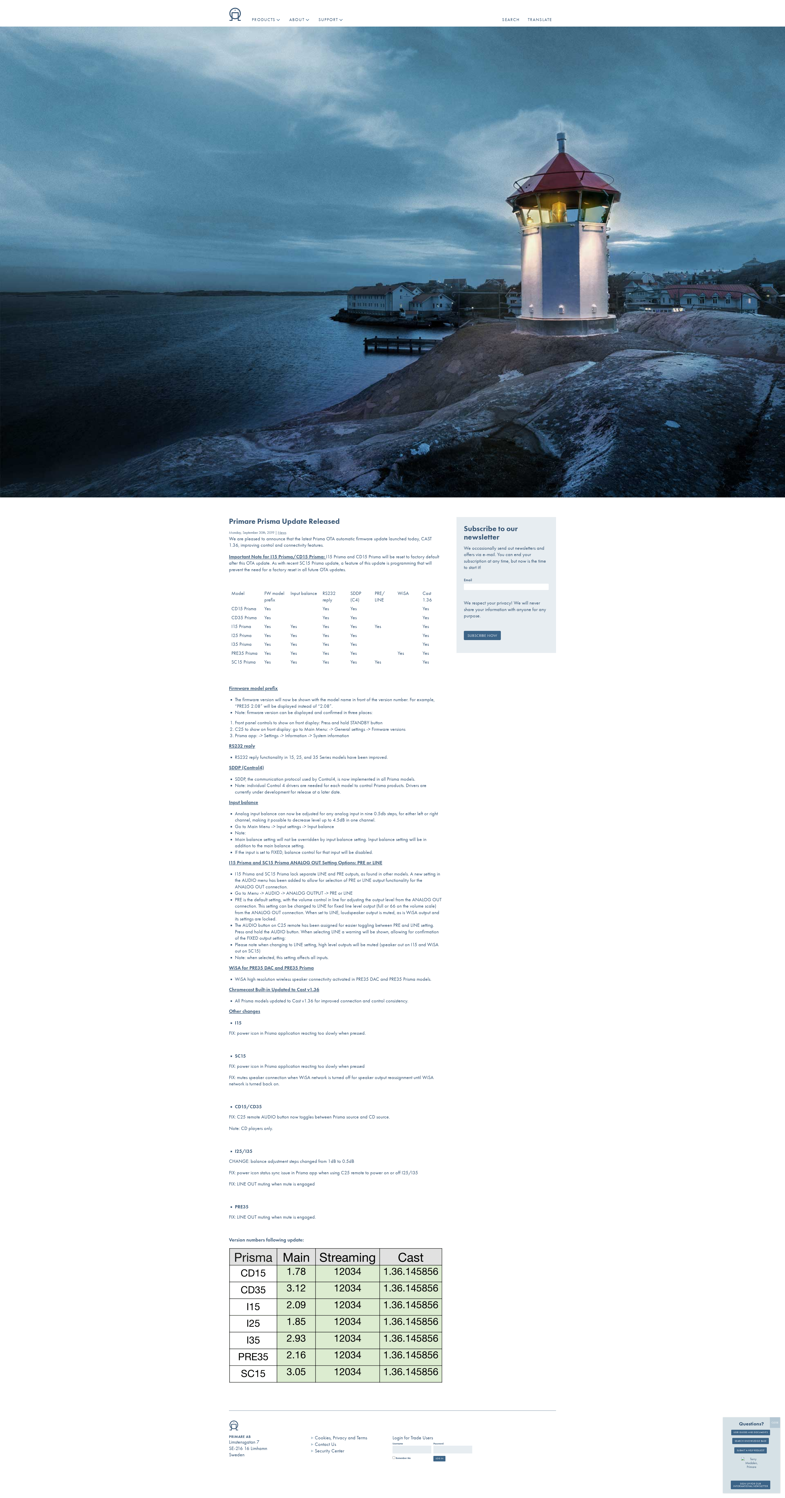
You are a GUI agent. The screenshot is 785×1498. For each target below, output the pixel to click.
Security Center (329, 1451)
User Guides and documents (750, 1432)
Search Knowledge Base (751, 1441)
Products (263, 19)
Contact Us (325, 1444)
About (297, 19)
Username (397, 1443)
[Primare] (235, 19)
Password (438, 1443)
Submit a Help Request (751, 1450)
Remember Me (403, 1458)
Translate (540, 19)
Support (328, 19)
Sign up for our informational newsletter (750, 1485)
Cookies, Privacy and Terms (341, 1438)
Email (468, 580)
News (282, 532)
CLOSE (775, 1422)
